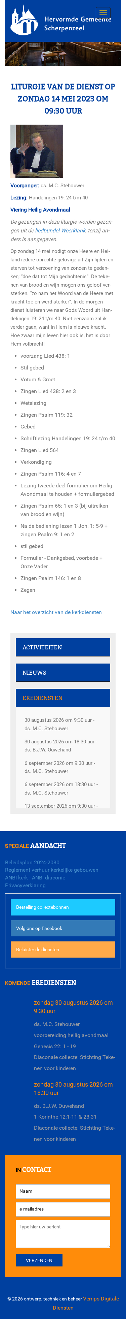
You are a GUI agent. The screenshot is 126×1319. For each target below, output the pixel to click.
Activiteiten (42, 647)
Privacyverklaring (25, 885)
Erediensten (42, 698)
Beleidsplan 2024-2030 (32, 862)
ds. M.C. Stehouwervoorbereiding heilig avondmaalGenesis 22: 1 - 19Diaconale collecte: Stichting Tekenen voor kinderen (74, 1046)
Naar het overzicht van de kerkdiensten (56, 612)
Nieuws (34, 672)
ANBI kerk (16, 877)
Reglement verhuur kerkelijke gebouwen (51, 870)
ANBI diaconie (48, 877)
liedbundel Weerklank (60, 230)
